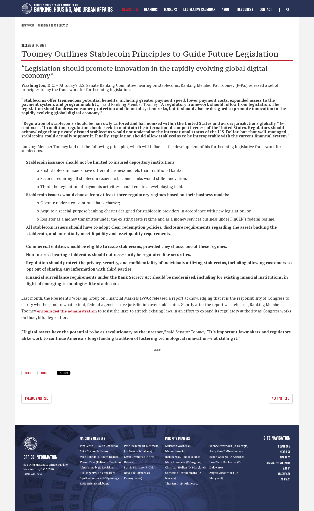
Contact (266, 9)
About (226, 9)
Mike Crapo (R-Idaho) (94, 451)
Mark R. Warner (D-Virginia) (183, 462)
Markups (285, 457)
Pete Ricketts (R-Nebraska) (142, 446)
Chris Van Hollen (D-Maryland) (185, 467)
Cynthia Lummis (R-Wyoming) (99, 478)
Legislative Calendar (199, 9)
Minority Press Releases (53, 26)
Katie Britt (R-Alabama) (95, 483)
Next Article (280, 398)
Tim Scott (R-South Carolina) (99, 446)
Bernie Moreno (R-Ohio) (140, 467)
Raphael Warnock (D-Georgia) (228, 446)
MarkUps (170, 9)
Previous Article (36, 398)
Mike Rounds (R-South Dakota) (100, 456)
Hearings (151, 9)
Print (28, 373)
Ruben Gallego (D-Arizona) (226, 456)
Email (43, 373)
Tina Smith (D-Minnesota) (182, 483)
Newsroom (130, 9)
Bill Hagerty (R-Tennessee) (97, 472)
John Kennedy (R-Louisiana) (98, 467)
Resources (245, 9)
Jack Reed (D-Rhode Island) (182, 456)
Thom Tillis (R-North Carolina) (100, 462)
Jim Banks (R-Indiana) (138, 451)
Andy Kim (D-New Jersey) (226, 451)
